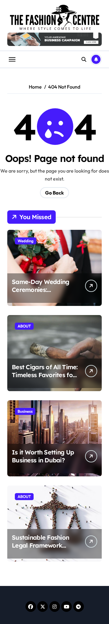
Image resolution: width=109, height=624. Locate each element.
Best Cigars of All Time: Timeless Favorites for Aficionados (45, 375)
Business (25, 411)
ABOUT (24, 326)
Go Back (54, 193)
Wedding (26, 240)
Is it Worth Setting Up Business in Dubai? (43, 456)
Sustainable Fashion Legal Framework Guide (40, 545)
